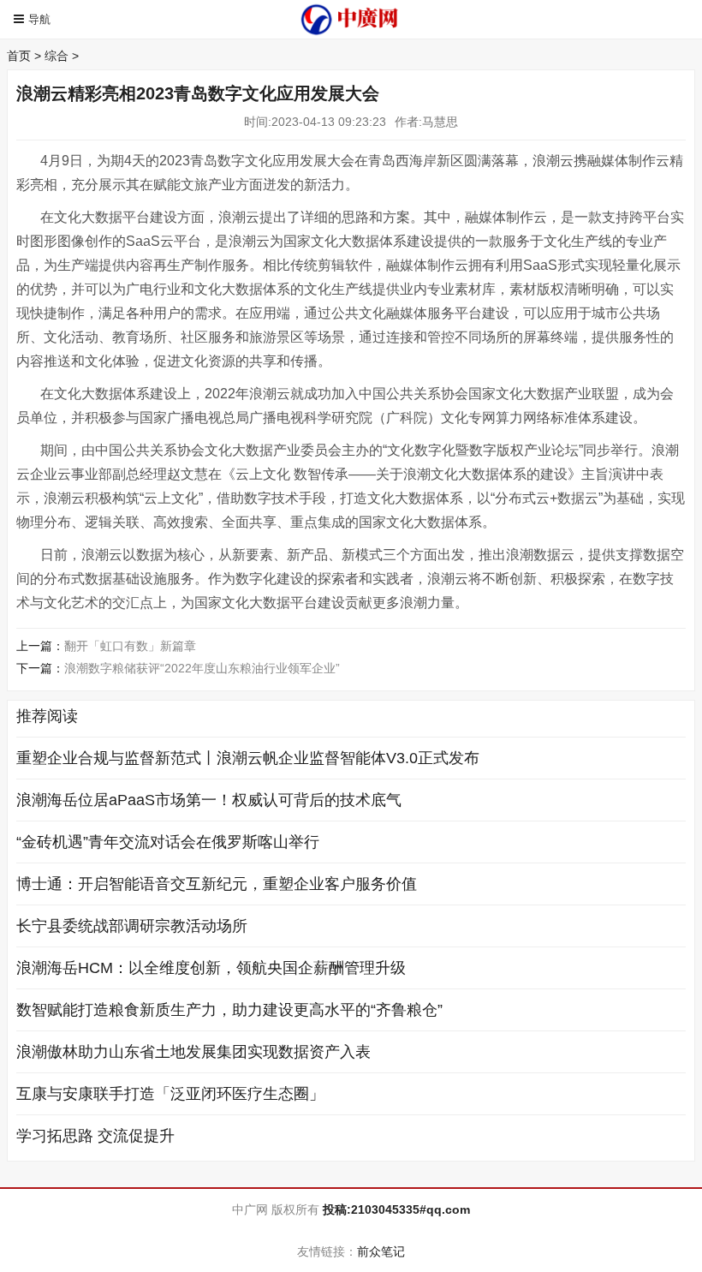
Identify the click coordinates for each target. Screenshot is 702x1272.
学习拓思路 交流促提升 (95, 1135)
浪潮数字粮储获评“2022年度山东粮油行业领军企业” (202, 668)
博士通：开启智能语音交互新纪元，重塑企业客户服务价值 (216, 884)
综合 (56, 56)
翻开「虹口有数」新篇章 (130, 646)
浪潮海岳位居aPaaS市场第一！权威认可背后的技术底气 (209, 800)
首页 (19, 56)
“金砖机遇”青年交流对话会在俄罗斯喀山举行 (167, 842)
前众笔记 (381, 1251)
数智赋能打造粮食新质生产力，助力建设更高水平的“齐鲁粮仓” (229, 1009)
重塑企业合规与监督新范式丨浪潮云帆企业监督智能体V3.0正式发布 (247, 758)
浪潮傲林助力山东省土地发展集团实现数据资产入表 (193, 1051)
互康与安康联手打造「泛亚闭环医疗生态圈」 (170, 1093)
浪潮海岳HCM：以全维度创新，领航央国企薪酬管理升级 (211, 967)
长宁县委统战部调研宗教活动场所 (131, 926)
